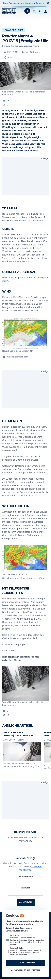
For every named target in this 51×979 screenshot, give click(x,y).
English (39, 3)
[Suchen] (39, 11)
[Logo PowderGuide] (9, 11)
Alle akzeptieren (25, 962)
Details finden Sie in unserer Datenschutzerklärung (19, 929)
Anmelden (25, 902)
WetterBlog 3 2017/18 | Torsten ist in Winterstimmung (18, 735)
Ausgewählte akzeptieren (25, 970)
